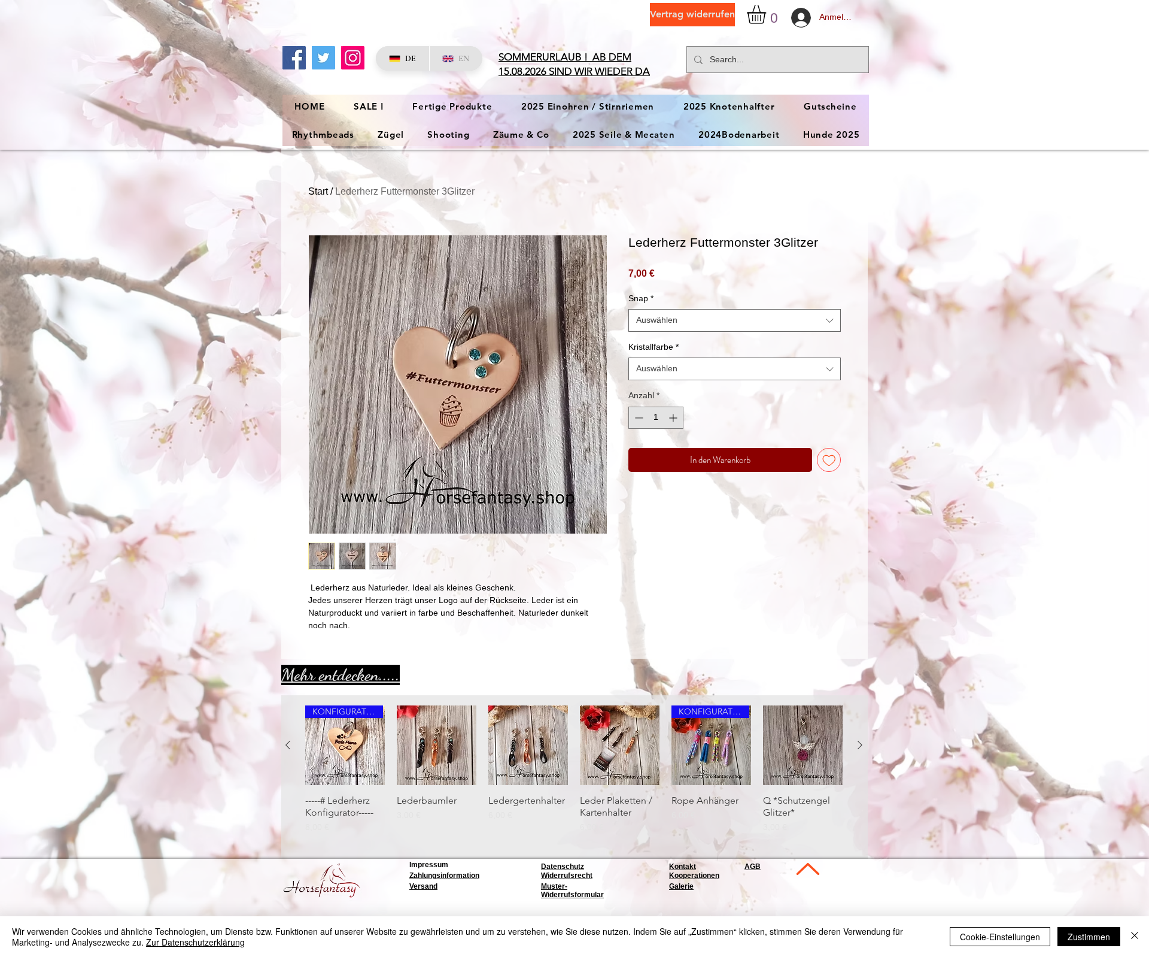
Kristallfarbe (653, 347)
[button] (767, 14)
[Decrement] (637, 417)
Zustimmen (1089, 937)
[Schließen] (1134, 936)
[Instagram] (352, 57)
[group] (574, 775)
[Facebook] (294, 57)
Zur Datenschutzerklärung (195, 942)
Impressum (428, 865)
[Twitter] (323, 57)
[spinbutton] (656, 417)
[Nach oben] (806, 868)
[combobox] (734, 320)
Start (318, 191)
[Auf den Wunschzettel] (829, 460)
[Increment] (674, 417)
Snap (640, 298)
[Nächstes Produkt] (860, 745)
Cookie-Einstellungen (1000, 937)
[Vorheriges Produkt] (288, 745)
